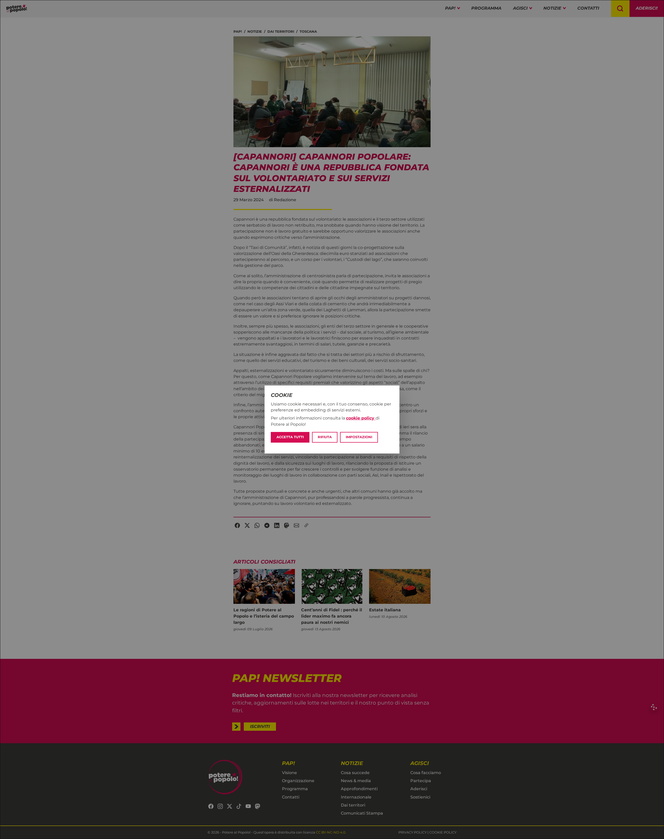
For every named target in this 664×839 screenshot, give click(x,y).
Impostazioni (359, 437)
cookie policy (361, 418)
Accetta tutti (290, 437)
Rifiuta (325, 437)
